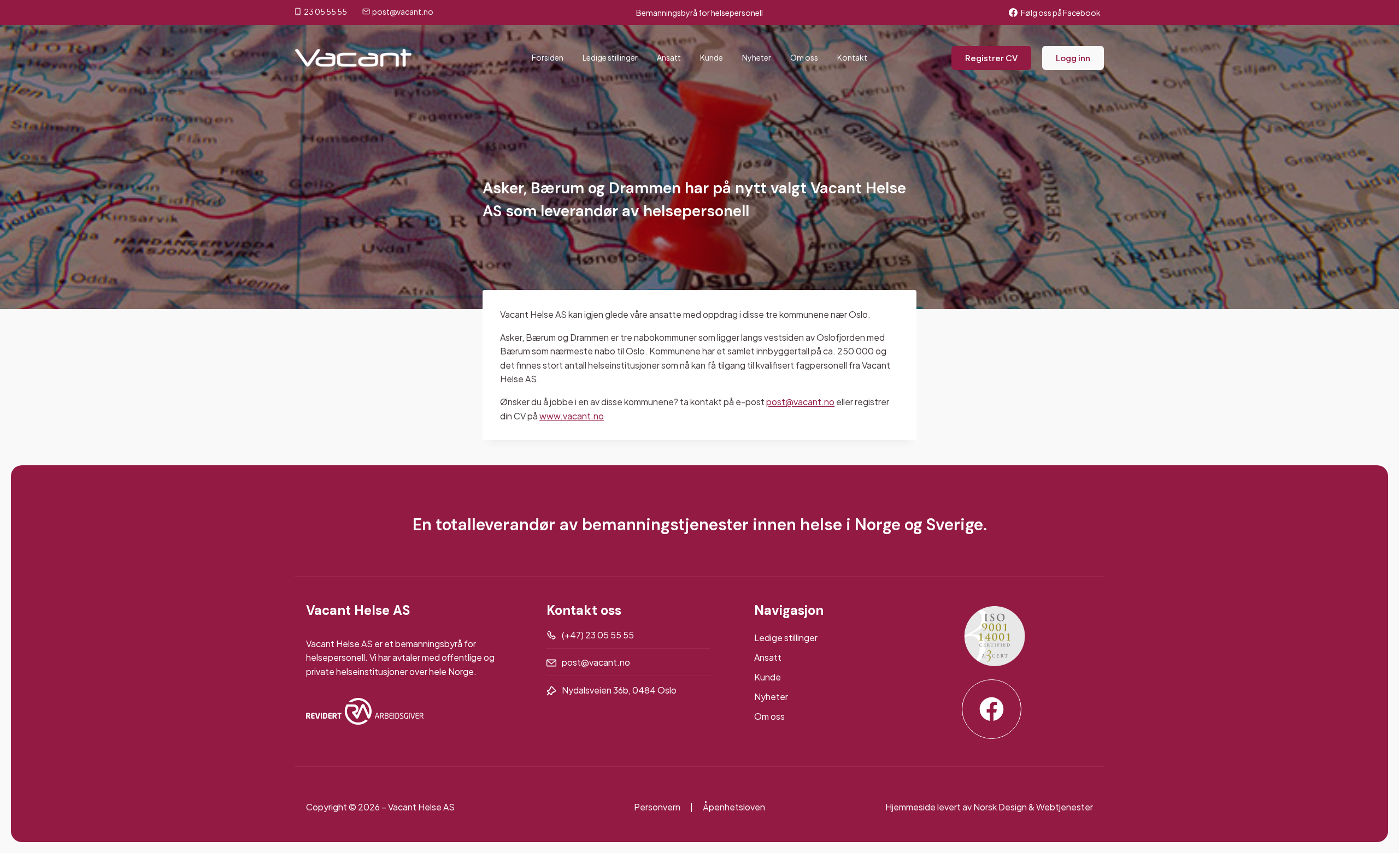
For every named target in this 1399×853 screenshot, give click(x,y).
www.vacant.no (571, 416)
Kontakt (852, 57)
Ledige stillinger (610, 57)
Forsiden (547, 57)
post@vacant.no (800, 401)
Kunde (711, 57)
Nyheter (756, 57)
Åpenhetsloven (734, 807)
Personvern (657, 807)
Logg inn (1073, 57)
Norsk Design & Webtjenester (1033, 807)
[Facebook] (991, 709)
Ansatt (669, 57)
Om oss (804, 57)
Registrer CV (991, 57)
